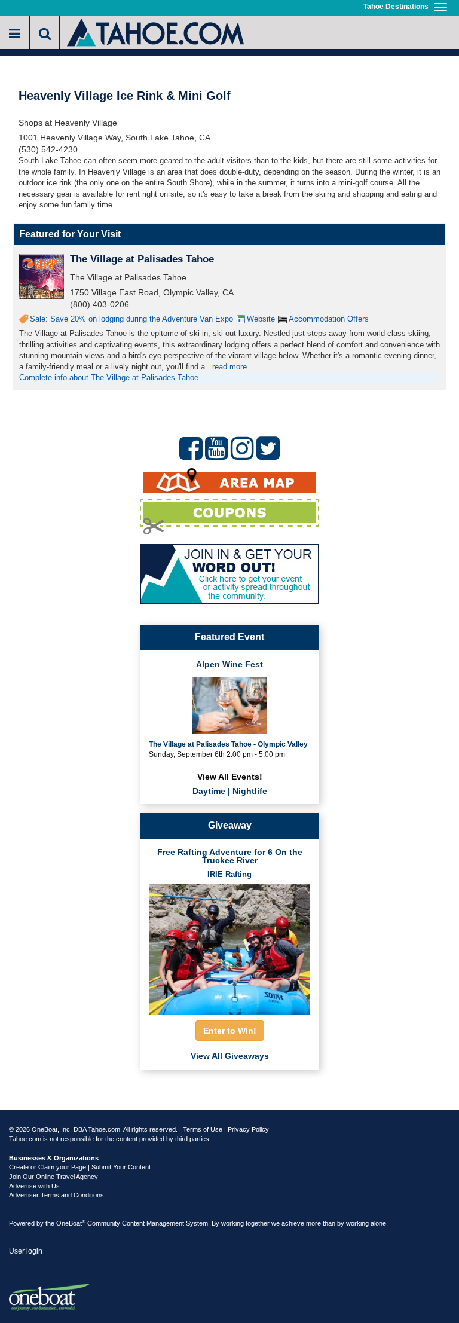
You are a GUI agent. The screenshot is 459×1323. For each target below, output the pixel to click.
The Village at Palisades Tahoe (142, 259)
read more (229, 366)
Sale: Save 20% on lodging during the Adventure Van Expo (131, 318)
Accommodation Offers (329, 318)
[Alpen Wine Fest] (229, 704)
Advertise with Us (34, 1186)
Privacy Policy (248, 1129)
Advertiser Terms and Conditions (56, 1195)
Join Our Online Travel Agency (53, 1176)
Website (261, 318)
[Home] (156, 31)
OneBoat (70, 1223)
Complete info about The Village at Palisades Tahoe (108, 377)
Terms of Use (202, 1129)
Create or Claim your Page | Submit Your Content (80, 1167)
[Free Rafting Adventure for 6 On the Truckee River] (229, 945)
